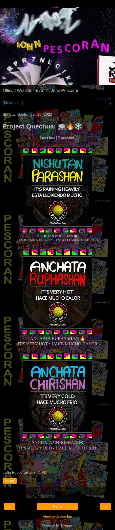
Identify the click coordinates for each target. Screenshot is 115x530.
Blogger (66, 525)
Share (9, 481)
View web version (57, 517)
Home (57, 506)
